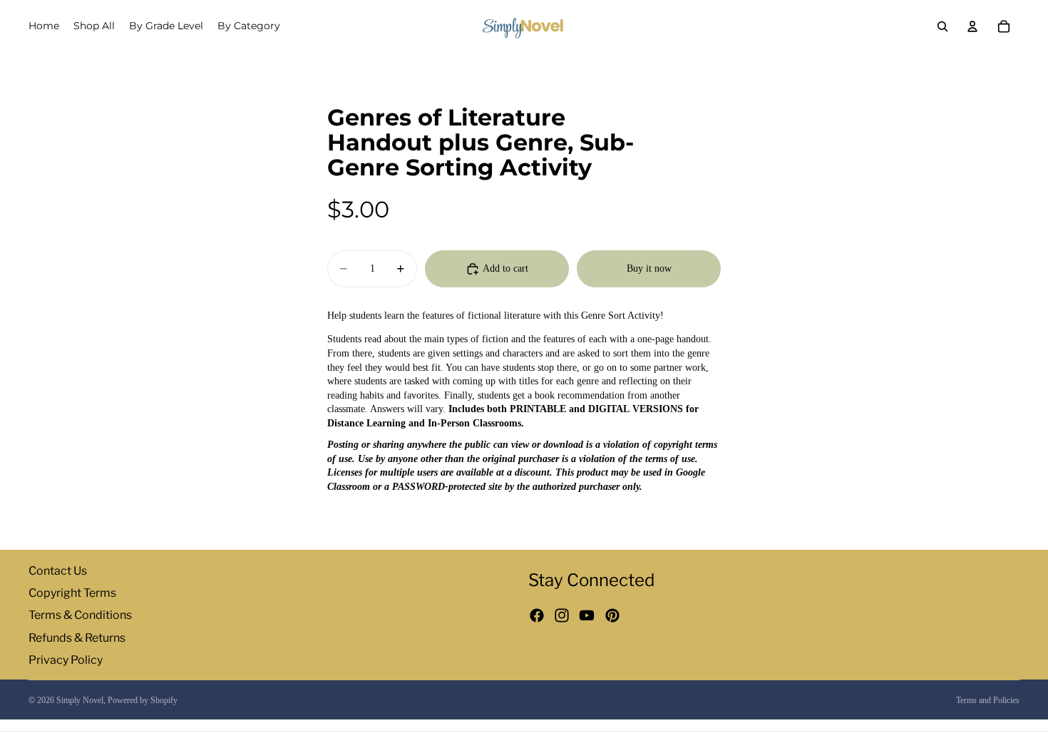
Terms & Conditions (80, 615)
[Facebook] (536, 616)
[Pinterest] (612, 616)
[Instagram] (561, 616)
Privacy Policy (66, 660)
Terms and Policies (987, 700)
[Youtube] (586, 616)
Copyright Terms (72, 593)
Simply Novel (79, 700)
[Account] (972, 26)
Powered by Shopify (143, 700)
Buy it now (649, 268)
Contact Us (58, 571)
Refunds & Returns (77, 638)
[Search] (942, 26)
